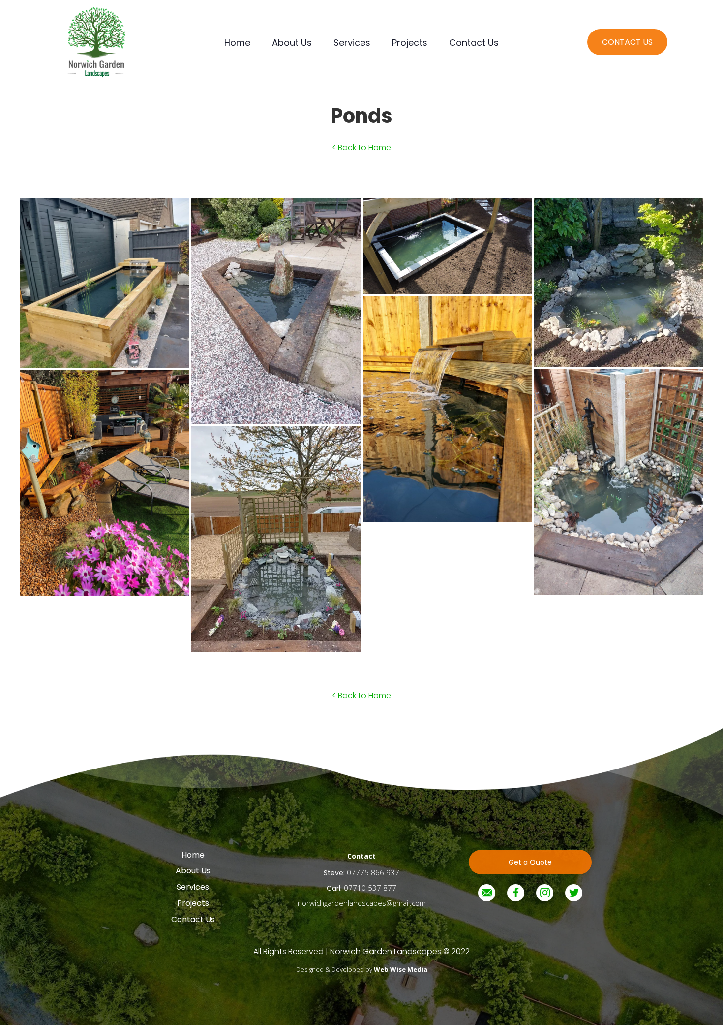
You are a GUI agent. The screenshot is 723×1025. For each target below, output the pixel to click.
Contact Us (474, 42)
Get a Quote (530, 862)
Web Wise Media (400, 969)
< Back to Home (361, 147)
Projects (409, 42)
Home (237, 42)
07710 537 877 (370, 888)
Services (351, 42)
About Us (292, 42)
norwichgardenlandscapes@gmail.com (362, 903)
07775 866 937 (373, 872)
